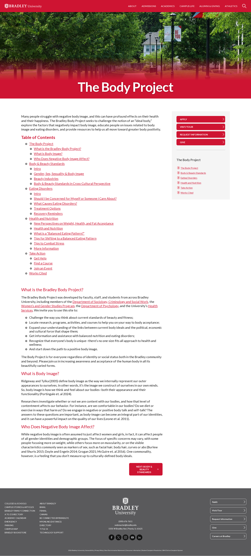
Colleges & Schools (15, 503)
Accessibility (89, 550)
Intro (37, 168)
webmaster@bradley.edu (126, 525)
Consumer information (133, 550)
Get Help (40, 258)
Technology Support (51, 532)
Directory (45, 525)
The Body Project (41, 144)
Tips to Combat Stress (49, 243)
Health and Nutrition (43, 218)
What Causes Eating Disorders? (55, 203)
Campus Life (187, 6)
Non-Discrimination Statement (114, 550)
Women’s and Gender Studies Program (48, 306)
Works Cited (38, 273)
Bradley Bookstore (15, 532)
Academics (168, 6)
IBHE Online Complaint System (172, 550)
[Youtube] (132, 537)
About (132, 6)
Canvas (43, 514)
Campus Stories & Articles (19, 507)
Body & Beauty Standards (47, 164)
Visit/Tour (217, 510)
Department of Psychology (100, 306)
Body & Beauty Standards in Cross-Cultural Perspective (72, 183)
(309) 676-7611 (125, 521)
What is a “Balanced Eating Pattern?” (59, 233)
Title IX (44, 529)
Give (214, 527)
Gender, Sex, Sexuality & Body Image (59, 174)
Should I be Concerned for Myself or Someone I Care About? (75, 198)
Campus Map (11, 529)
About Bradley (48, 503)
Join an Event (43, 268)
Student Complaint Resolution (151, 550)
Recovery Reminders (48, 213)
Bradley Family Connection (20, 510)
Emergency (11, 521)
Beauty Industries (46, 178)
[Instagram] (125, 537)
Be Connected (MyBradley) (54, 518)
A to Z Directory (14, 514)
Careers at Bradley (221, 536)
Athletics (231, 6)
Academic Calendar (15, 518)
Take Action (37, 253)
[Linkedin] (139, 537)
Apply (214, 502)
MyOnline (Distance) (51, 521)
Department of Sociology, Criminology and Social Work (110, 302)
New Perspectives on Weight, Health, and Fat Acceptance (74, 223)
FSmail (43, 510)
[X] (118, 537)
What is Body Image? (48, 153)
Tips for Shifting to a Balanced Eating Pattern (65, 238)
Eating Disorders (40, 188)
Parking (9, 525)
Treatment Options (47, 208)
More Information (46, 248)
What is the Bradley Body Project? (57, 149)
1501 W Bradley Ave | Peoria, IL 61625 (125, 528)
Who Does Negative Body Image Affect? (61, 159)
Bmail (43, 507)
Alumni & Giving (209, 6)
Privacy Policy (99, 550)
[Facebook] (111, 537)
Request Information (222, 519)
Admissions (149, 6)
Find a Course (43, 263)
